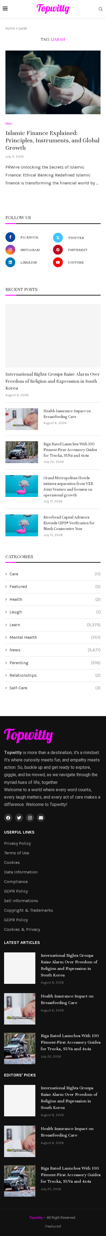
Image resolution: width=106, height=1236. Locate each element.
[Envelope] (41, 818)
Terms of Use (16, 853)
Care (55, 573)
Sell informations (21, 901)
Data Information (21, 872)
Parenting (55, 662)
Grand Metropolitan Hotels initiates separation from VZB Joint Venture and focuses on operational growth (68, 487)
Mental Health (55, 637)
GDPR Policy (16, 891)
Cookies (12, 862)
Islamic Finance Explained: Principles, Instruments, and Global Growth (52, 140)
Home (10, 28)
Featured (55, 586)
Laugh (55, 611)
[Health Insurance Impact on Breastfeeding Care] (21, 419)
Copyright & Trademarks (28, 910)
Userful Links (19, 832)
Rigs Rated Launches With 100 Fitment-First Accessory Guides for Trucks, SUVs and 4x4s (70, 450)
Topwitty (36, 1218)
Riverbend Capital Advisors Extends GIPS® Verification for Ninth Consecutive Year (69, 523)
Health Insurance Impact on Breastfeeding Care (67, 414)
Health (55, 599)
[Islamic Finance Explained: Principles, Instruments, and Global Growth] (53, 82)
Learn (55, 624)
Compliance (16, 881)
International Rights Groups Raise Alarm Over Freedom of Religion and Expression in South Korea (52, 381)
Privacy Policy (17, 843)
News (55, 649)
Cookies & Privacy (22, 929)
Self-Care (55, 687)
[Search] (100, 9)
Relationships (55, 675)
